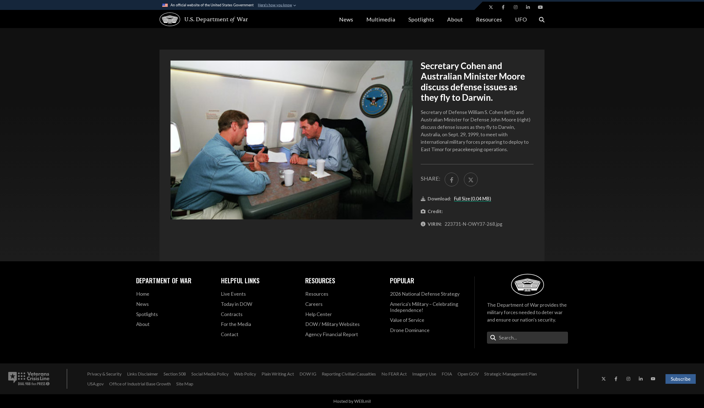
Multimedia (380, 19)
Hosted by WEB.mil (352, 401)
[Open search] (542, 19)
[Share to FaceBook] (451, 179)
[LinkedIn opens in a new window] (528, 7)
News (346, 19)
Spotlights (421, 19)
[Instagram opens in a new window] (516, 7)
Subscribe (681, 379)
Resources (489, 19)
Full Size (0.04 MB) (472, 199)
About (455, 19)
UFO (521, 19)
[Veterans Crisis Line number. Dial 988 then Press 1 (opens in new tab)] (29, 379)
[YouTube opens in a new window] (540, 7)
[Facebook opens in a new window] (503, 7)
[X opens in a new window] (491, 7)
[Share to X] (471, 179)
